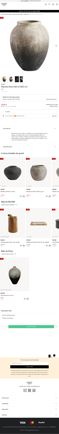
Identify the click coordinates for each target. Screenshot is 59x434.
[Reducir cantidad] (2, 326)
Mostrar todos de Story (8, 254)
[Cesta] (53, 4)
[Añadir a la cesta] (24, 196)
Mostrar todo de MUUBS (8, 204)
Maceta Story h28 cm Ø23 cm (35, 14)
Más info (54, 116)
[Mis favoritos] (49, 4)
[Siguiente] (56, 45)
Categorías (5, 403)
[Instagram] (29, 390)
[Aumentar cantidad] (7, 326)
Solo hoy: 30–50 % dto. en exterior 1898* (29, 11)
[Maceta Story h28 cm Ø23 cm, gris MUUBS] (29, 45)
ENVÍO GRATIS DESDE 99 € (31, 0)
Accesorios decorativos (17, 14)
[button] (4, 91)
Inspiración (5, 409)
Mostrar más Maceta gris (8, 315)
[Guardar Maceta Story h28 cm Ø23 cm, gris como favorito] (56, 326)
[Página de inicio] (4, 4)
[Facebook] (25, 390)
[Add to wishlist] (21, 196)
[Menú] (57, 4)
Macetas (26, 14)
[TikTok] (34, 390)
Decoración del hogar (6, 14)
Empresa (4, 415)
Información (5, 398)
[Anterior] (2, 45)
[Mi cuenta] (46, 4)
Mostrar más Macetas (7, 318)
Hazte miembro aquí (51, 99)
